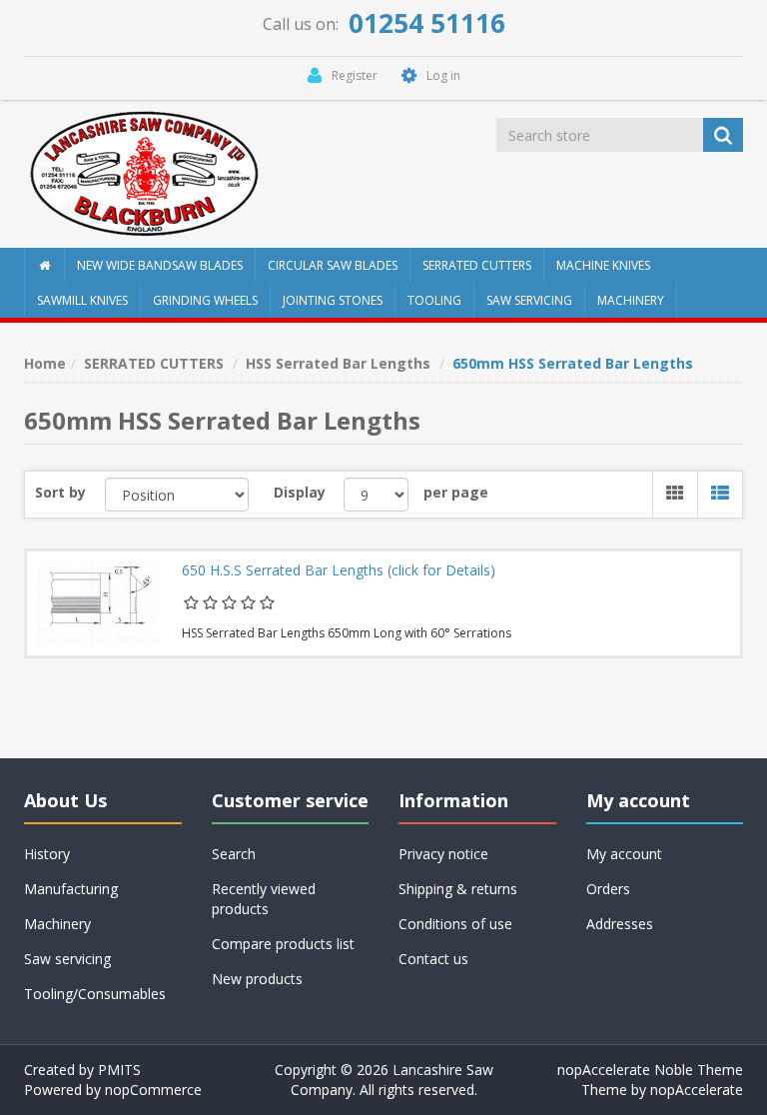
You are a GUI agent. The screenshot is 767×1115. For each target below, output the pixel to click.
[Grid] (674, 495)
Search (234, 853)
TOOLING (434, 300)
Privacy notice (443, 853)
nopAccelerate (696, 1089)
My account (624, 853)
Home (45, 363)
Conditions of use (455, 923)
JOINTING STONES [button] (333, 300)
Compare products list (283, 943)
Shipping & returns (457, 888)
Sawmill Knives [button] (82, 300)
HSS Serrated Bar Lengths (338, 363)
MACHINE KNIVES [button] (603, 265)
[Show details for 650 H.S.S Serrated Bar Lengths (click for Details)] (99, 603)
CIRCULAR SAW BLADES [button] (332, 265)
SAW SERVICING (529, 300)
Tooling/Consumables (95, 993)
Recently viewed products (264, 898)
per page (455, 492)
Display (300, 492)
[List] (719, 495)
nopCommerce (153, 1089)
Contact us (433, 958)
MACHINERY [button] (630, 300)
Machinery (57, 923)
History (47, 853)
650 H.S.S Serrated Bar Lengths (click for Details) (338, 570)
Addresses (619, 923)
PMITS (119, 1069)
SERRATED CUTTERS (154, 363)
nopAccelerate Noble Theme (650, 1069)
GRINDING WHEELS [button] (205, 300)
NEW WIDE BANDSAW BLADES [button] (160, 265)
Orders (608, 888)
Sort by (60, 492)
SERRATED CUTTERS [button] (476, 265)
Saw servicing (67, 958)
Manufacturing (71, 888)
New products (257, 978)
